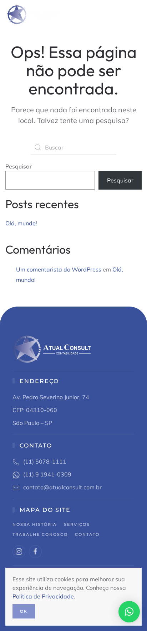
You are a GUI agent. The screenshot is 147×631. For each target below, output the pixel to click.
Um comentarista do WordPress (58, 269)
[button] (138, 14)
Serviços (77, 524)
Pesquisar (18, 166)
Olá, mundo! (21, 223)
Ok (23, 611)
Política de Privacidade (43, 596)
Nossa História (34, 524)
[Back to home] (33, 14)
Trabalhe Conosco (40, 534)
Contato (87, 534)
